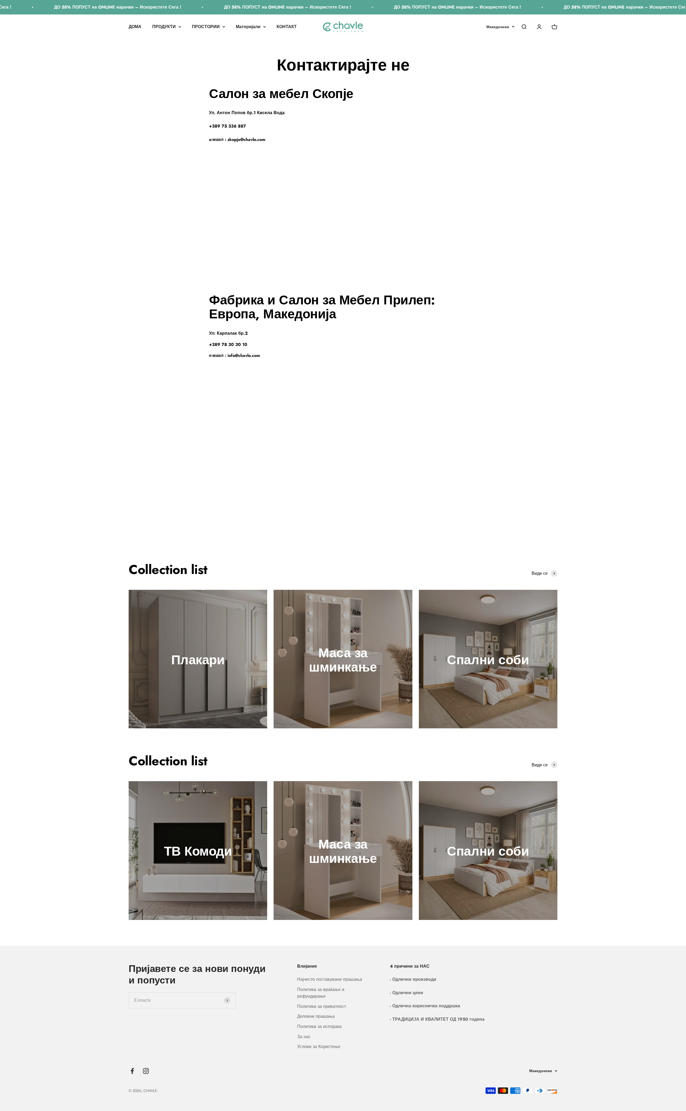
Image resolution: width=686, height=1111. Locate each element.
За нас (304, 1037)
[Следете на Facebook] (132, 1071)
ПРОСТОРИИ (206, 27)
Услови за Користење (318, 1046)
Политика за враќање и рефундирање (320, 993)
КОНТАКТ (287, 27)
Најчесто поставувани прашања (329, 979)
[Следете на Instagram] (146, 1071)
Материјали (248, 27)
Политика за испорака (319, 1026)
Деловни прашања (316, 1016)
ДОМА (135, 27)
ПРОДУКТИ (164, 27)
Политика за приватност (321, 1006)
